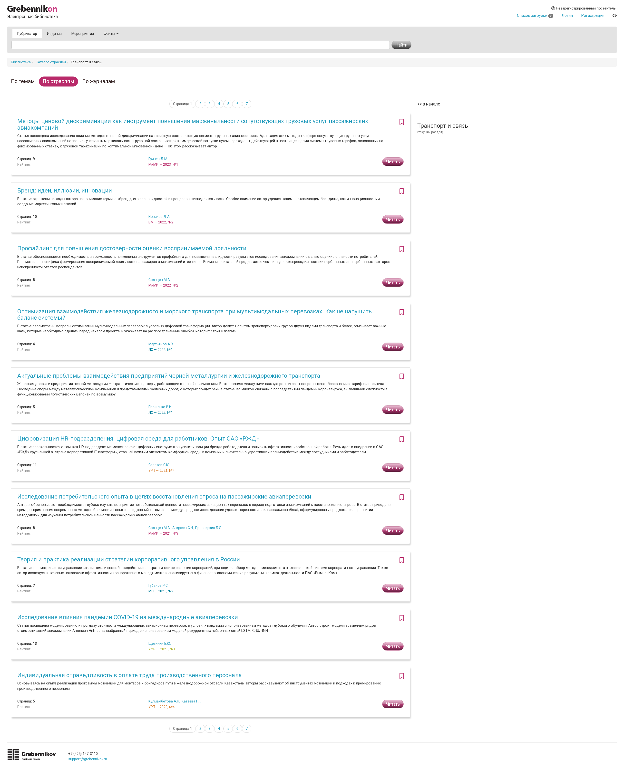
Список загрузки (534, 15)
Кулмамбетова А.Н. (164, 701)
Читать (393, 161)
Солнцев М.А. (159, 280)
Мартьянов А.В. (161, 344)
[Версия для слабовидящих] (615, 15)
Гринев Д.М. (158, 159)
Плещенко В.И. (160, 407)
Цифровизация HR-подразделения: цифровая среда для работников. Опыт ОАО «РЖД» (138, 438)
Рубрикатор (27, 33)
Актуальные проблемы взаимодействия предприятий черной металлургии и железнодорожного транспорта (168, 375)
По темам (23, 81)
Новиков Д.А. (159, 217)
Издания (54, 33)
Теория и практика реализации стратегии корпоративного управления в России (128, 559)
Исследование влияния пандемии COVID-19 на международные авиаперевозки (127, 617)
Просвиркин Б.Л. (208, 528)
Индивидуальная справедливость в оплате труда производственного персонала (129, 675)
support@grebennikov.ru (87, 759)
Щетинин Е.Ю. (159, 643)
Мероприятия (82, 33)
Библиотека (21, 62)
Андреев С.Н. (183, 528)
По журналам (98, 81)
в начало (431, 103)
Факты (110, 33)
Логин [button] (567, 15)
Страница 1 (182, 104)
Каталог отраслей (51, 62)
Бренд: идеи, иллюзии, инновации (64, 190)
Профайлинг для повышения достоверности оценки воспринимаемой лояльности (131, 248)
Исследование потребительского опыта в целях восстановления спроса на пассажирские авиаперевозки (164, 496)
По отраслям (58, 81)
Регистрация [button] (592, 15)
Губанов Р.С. (158, 585)
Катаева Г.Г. (191, 701)
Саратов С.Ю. (159, 465)
